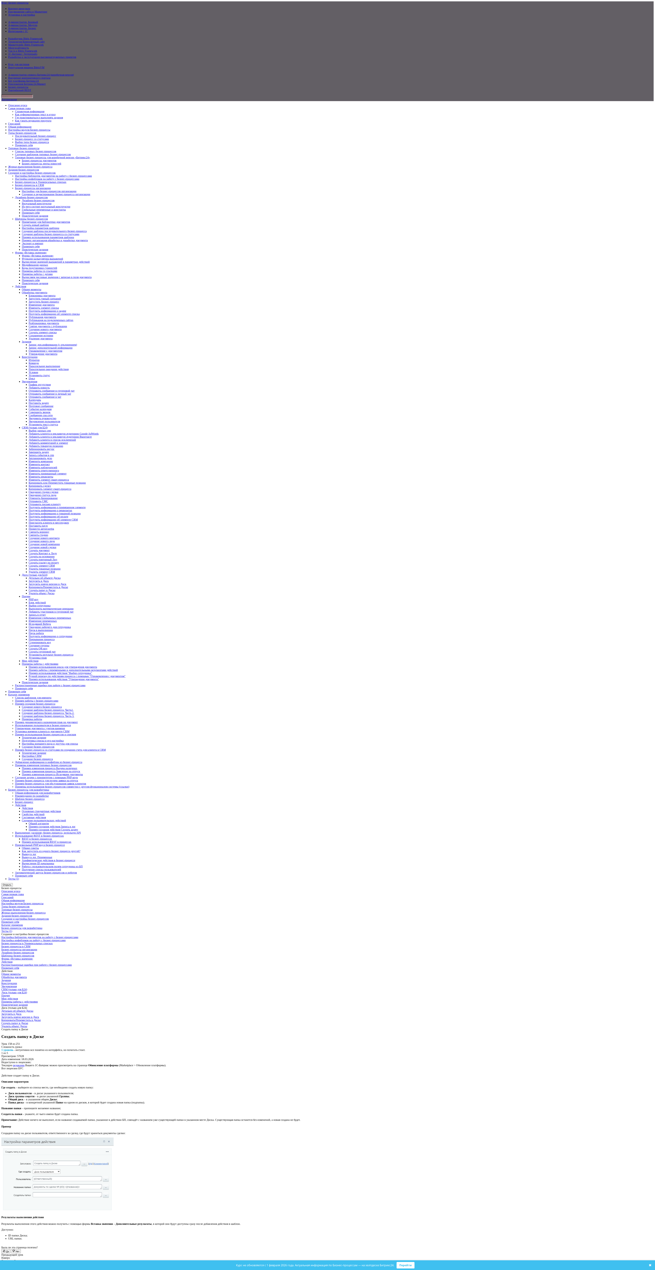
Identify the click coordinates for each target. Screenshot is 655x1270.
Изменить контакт (39, 464)
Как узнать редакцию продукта (33, 120)
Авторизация (9, 99)
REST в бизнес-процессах (37, 838)
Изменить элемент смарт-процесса (49, 479)
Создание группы (39, 645)
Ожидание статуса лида (42, 495)
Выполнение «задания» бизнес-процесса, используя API (48, 832)
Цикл (32, 378)
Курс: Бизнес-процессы (14, 2)
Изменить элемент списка (44, 307)
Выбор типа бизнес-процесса (32, 142)
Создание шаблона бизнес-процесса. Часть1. (48, 709)
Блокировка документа (42, 295)
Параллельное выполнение (44, 366)
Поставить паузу (38, 525)
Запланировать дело (40, 458)
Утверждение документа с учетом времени (40, 728)
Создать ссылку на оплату (44, 562)
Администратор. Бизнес (22, 28)
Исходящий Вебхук (40, 624)
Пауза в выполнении (41, 630)
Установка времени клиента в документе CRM (42, 731)
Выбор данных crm (40, 430)
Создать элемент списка (43, 332)
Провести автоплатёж (41, 528)
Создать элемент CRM (42, 565)
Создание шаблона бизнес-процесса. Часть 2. (48, 713)
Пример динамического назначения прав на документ (46, 722)
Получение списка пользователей (41, 869)
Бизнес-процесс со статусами (32, 139)
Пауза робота (36, 633)
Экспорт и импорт (32, 243)
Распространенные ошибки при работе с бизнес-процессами (50, 685)
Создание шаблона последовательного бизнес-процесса (54, 231)
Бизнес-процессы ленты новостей (41, 163)
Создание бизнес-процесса (37, 759)
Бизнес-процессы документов (39, 160)
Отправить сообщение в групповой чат (52, 390)
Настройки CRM (31, 756)
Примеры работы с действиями (40, 663)
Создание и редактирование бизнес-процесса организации (56, 194)
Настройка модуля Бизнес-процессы (29, 129)
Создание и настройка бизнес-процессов (32, 172)
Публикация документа (42, 317)
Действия (20, 286)
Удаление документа (41, 338)
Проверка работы (32, 719)
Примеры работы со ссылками (39, 271)
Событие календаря (40, 409)
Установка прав (38, 657)
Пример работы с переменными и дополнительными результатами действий (73, 670)
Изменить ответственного (44, 470)
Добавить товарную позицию (46, 446)
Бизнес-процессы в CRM (29, 185)
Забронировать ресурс (41, 449)
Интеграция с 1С (18, 31)
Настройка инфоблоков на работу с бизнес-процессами (47, 179)
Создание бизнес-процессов (38, 746)
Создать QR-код (38, 648)
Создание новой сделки (42, 547)
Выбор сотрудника (39, 605)
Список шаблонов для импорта (33, 697)
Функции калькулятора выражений (42, 258)
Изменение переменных (43, 620)
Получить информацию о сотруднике (50, 636)
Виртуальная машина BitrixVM (26, 67)
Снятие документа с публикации (48, 326)
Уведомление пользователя (44, 421)
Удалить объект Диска (41, 593)
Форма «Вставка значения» (31, 252)
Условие (33, 372)
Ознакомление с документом (45, 350)
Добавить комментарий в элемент (48, 442)
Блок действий (37, 602)
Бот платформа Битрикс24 (23, 80)
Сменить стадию (38, 535)
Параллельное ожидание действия (49, 369)
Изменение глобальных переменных (50, 617)
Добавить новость (39, 387)
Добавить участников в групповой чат (51, 611)
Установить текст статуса (43, 424)
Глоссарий (14, 123)
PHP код (33, 599)
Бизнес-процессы (18, 87)
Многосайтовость (18, 47)
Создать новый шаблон (35, 225)
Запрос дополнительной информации (50, 347)
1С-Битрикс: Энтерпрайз (22, 54)
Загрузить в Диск (39, 581)
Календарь (35, 399)
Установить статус (39, 375)
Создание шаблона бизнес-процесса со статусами (50, 234)
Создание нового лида (42, 541)
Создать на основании (42, 556)
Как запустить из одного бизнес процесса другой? (51, 851)
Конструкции (30, 357)
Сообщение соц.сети (41, 415)
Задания (26, 341)
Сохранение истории (41, 335)
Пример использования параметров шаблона (48, 237)
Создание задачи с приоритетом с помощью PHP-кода (46, 777)
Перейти (405, 1265)
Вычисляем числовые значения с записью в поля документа (57, 277)
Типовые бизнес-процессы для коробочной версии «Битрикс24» (52, 157)
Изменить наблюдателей (43, 467)
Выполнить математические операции (51, 608)
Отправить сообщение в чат (45, 396)
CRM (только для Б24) (35, 427)
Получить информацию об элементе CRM (53, 519)
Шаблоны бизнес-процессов (31, 218)
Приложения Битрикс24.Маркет (27, 84)
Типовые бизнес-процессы (23, 148)
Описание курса (17, 105)
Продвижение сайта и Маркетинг (27, 11)
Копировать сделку (40, 485)
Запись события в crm (41, 455)
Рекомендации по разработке (32, 795)
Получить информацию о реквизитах (50, 510)
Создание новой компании (44, 544)
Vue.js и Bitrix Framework (22, 50)
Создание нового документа (45, 329)
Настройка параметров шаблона (40, 228)
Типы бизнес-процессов (22, 132)
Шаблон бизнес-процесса (30, 799)
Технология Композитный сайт (26, 41)
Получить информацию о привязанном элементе (57, 507)
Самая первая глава (19, 108)
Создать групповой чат (42, 651)
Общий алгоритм (39, 823)
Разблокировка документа (44, 323)
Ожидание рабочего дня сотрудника (50, 627)
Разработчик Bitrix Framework (25, 38)
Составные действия (34, 817)
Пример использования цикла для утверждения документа (63, 667)
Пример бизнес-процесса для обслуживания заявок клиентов (50, 783)
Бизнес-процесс (24, 802)
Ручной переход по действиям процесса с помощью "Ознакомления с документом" (77, 676)
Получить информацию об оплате (48, 516)
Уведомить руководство (42, 418)
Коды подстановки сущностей (39, 268)
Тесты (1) (13, 878)
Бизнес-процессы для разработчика (28, 789)
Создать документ (39, 550)
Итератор (34, 360)
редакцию (19, 1065)
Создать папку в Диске (42, 590)
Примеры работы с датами (37, 274)
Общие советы (30, 848)
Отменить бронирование (43, 498)
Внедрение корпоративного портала (29, 77)
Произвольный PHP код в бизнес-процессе (40, 845)
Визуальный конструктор (37, 203)
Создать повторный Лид (43, 559)
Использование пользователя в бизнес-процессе (43, 725)
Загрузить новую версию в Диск (47, 584)
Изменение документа (42, 304)
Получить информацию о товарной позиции (55, 513)
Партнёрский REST (19, 90)
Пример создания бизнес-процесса (35, 703)
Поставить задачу (39, 403)
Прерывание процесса (42, 639)
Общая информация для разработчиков (37, 792)
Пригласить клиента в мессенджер (49, 522)
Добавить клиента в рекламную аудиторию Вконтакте (60, 436)
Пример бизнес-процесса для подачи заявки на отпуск (46, 780)
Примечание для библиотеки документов (46, 221)
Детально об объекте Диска (45, 578)
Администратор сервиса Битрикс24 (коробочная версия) (41, 74)
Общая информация (19, 126)
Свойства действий (33, 814)
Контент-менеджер (19, 8)
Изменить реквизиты (41, 476)
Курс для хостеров (18, 64)
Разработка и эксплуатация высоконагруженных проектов (42, 57)
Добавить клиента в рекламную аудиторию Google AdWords (64, 433)
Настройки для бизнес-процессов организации (49, 191)
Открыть (7, 885)
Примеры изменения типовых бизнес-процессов (43, 765)
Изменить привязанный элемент (48, 473)
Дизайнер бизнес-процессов (31, 197)
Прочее (26, 596)
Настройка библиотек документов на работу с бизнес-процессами (53, 175)
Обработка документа (34, 292)
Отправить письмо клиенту (45, 504)
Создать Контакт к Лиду (43, 553)
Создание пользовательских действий (44, 820)
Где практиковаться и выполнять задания (39, 117)
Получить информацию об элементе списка (54, 314)
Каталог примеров (19, 694)
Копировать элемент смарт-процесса (50, 489)
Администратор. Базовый (23, 22)
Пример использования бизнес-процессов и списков (45, 734)
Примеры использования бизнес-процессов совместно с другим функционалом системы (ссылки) (72, 786)
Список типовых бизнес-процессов (35, 151)
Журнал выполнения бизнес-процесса (30, 166)
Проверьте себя (24, 145)
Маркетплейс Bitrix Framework (26, 44)
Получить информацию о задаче (47, 310)
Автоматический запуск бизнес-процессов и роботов (46, 872)
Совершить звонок (39, 412)
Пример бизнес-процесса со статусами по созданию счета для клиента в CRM (60, 749)
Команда (34, 363)
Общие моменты (31, 289)
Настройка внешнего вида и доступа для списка (50, 743)
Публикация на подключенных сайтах (51, 320)
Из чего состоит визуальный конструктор (46, 206)
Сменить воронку (39, 531)
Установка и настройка (21, 14)
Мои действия (30, 660)
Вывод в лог (29, 854)
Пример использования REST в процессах (46, 841)
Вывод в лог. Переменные (37, 857)
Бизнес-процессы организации (33, 188)
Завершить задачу (39, 452)
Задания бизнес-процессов (23, 169)
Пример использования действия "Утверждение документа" (64, 679)
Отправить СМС (38, 501)
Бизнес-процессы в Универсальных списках (40, 182)
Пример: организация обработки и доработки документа (55, 240)
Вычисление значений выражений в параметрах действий (56, 261)
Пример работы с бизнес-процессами (36, 700)
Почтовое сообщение (41, 406)
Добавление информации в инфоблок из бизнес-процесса (48, 762)
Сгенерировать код (40, 642)
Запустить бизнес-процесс (44, 301)
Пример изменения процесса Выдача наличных (49, 768)
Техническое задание (34, 737)
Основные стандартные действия (41, 811)
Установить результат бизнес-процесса (51, 654)
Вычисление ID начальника (38, 863)
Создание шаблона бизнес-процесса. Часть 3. (48, 716)
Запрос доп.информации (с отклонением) (53, 344)
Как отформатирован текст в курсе (35, 114)
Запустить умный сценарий (45, 298)
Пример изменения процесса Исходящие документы (52, 774)
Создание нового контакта (44, 538)
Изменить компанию (41, 461)
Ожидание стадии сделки (43, 492)
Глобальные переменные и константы (44, 209)
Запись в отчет (37, 614)
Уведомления (29, 381)
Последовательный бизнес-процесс (35, 136)
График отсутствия (40, 384)
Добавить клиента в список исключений (52, 439)
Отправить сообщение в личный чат (50, 393)
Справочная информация (29, 111)
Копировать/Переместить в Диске (48, 587)
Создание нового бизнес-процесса (42, 706)
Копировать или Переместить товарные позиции (57, 482)
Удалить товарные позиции (45, 568)
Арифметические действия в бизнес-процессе (48, 860)
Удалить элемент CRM (42, 571)
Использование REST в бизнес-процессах (39, 835)
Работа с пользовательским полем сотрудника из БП (52, 866)
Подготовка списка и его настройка (43, 740)
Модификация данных (35, 264)
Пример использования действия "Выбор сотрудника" (60, 673)
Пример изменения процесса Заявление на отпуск (51, 771)
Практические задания (35, 215)
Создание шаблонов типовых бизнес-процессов (43, 154)
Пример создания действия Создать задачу (53, 829)
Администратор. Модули (22, 25)
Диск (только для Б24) (34, 574)
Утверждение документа (43, 353)
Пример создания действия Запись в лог (52, 826)
